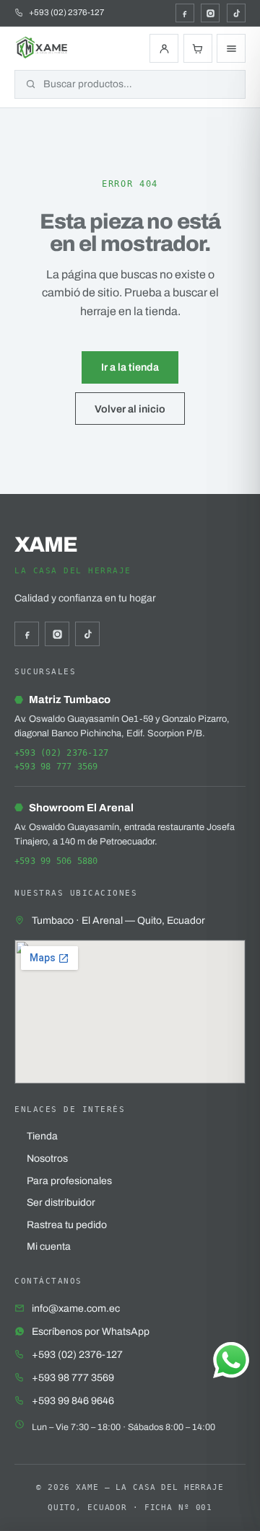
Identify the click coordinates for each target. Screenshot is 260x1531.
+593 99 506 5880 (56, 861)
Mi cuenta (49, 1246)
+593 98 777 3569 (56, 767)
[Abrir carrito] (197, 48)
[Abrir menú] (231, 48)
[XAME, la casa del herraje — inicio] (42, 48)
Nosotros (47, 1158)
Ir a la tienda (130, 367)
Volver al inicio (130, 409)
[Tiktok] (236, 13)
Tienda (42, 1136)
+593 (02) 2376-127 (61, 753)
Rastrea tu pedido (67, 1224)
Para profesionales (69, 1180)
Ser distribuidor (61, 1202)
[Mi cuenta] (164, 48)
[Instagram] (210, 13)
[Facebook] (185, 13)
